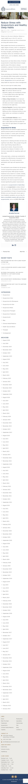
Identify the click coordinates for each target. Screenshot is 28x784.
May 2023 (5, 445)
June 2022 (6, 473)
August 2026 (6, 340)
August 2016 (6, 670)
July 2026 (5, 343)
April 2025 (5, 372)
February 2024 (7, 416)
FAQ (17, 725)
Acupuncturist (10, 31)
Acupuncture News (8, 307)
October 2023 (6, 429)
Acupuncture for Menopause (10, 301)
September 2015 (7, 693)
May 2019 (5, 591)
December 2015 (7, 686)
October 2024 (6, 391)
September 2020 (7, 540)
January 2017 (6, 654)
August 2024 (6, 397)
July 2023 (5, 438)
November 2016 (7, 661)
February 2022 (7, 486)
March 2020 (6, 559)
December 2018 (7, 604)
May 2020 (5, 553)
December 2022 (7, 458)
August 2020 (6, 543)
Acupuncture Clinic (8, 298)
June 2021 (6, 512)
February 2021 (7, 524)
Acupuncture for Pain (8, 304)
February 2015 (7, 705)
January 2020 (6, 566)
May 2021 (5, 515)
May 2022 (5, 477)
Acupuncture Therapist (9, 311)
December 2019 (7, 569)
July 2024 (5, 400)
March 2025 (6, 375)
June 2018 (6, 623)
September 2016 (7, 667)
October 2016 (6, 664)
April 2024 (5, 410)
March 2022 (6, 483)
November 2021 (7, 496)
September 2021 (7, 502)
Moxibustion (19, 719)
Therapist (5, 330)
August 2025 (6, 359)
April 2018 (5, 629)
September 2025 (7, 356)
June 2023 (6, 442)
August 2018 (6, 616)
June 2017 (6, 648)
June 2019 (6, 588)
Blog (4, 320)
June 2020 (6, 550)
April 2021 (5, 518)
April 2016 (5, 680)
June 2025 (6, 365)
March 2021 (6, 521)
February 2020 (7, 562)
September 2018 (7, 613)
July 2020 (5, 546)
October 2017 (6, 635)
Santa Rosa (4, 747)
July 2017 (5, 645)
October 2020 (6, 537)
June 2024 (6, 404)
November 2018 (7, 607)
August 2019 (6, 581)
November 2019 (7, 572)
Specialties (19, 721)
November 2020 (7, 534)
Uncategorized (7, 333)
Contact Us (19, 729)
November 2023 (7, 426)
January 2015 (6, 708)
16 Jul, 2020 (6, 30)
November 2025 (7, 350)
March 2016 (6, 683)
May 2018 (5, 626)
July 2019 (5, 585)
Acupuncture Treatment (9, 314)
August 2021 (6, 505)
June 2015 (6, 696)
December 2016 (7, 658)
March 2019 (6, 597)
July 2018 (5, 620)
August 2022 (6, 467)
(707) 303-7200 (14, 5)
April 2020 (5, 556)
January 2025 (6, 381)
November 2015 (7, 689)
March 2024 (6, 413)
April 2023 (5, 448)
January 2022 (6, 489)
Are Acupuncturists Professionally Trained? (13, 279)
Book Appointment (14, 2)
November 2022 (7, 461)
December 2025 (7, 346)
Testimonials (19, 723)
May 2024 (5, 407)
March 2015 (6, 702)
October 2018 (6, 610)
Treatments (4, 723)
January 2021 (6, 527)
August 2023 (6, 435)
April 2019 (5, 594)
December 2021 (7, 492)
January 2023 (6, 454)
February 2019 (7, 600)
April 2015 (5, 699)
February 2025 (7, 378)
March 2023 (6, 451)
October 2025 (6, 353)
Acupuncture (8, 80)
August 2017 (6, 642)
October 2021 (6, 499)
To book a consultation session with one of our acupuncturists (13, 197)
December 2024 (7, 384)
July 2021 (5, 508)
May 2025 (5, 369)
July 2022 (5, 470)
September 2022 (7, 464)
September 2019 (7, 578)
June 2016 (6, 673)
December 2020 (7, 531)
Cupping (3, 729)
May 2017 (5, 651)
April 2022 (5, 480)
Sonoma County (5, 749)
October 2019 (6, 575)
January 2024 (6, 419)
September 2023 (7, 432)
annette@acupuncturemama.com (11, 742)
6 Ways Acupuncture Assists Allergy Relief (13, 267)
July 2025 (5, 362)
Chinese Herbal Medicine (9, 323)
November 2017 (7, 632)
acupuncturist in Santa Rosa (16, 185)
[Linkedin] (13, 245)
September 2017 (7, 639)
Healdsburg (4, 751)
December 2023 (7, 423)
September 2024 (7, 394)
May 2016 (5, 677)
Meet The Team (5, 721)
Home (2, 719)
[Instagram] (15, 245)
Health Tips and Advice (9, 326)
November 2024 (7, 388)
